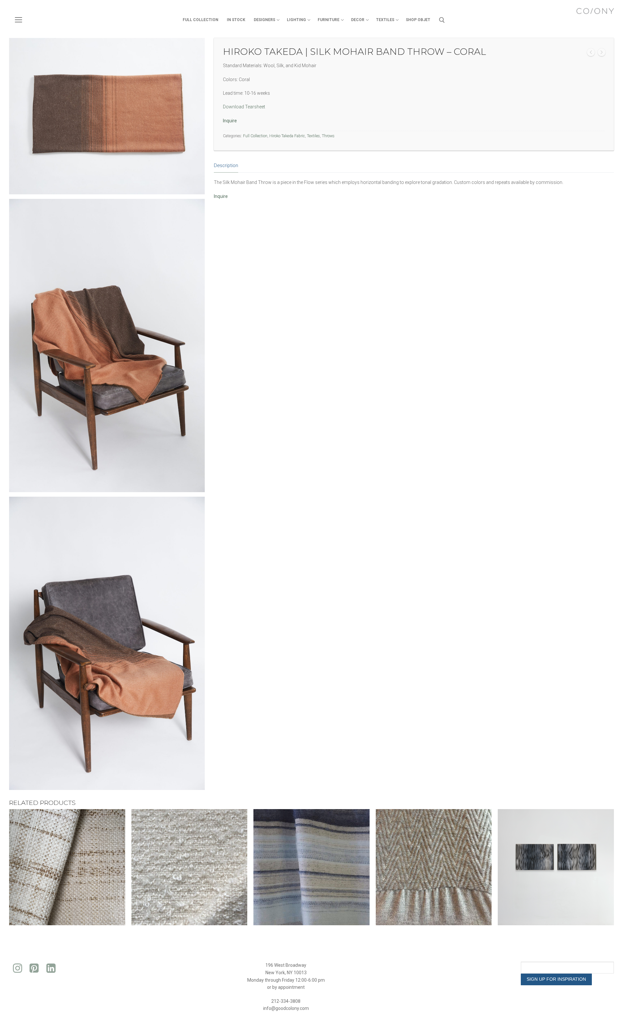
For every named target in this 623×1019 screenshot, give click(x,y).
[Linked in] (50, 968)
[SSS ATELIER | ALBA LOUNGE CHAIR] (591, 53)
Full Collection (255, 136)
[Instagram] (17, 968)
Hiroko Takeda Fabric (287, 136)
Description (226, 165)
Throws (328, 136)
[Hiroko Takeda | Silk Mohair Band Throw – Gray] (601, 53)
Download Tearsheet (244, 106)
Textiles (313, 136)
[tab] (226, 166)
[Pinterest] (34, 968)
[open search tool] (442, 20)
